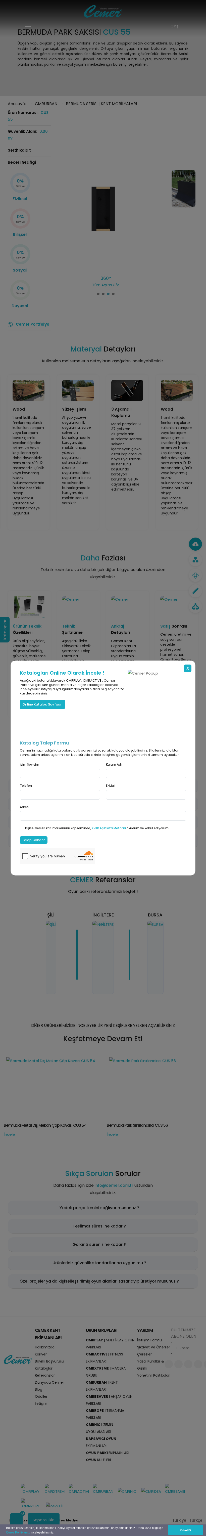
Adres (24, 807)
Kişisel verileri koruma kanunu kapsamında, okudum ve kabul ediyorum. (97, 828)
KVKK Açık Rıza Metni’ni (109, 828)
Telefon (26, 785)
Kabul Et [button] (185, 1530)
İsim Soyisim (29, 764)
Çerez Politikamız (18, 1532)
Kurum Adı (114, 764)
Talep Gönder (33, 840)
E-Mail (110, 785)
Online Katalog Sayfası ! (42, 704)
